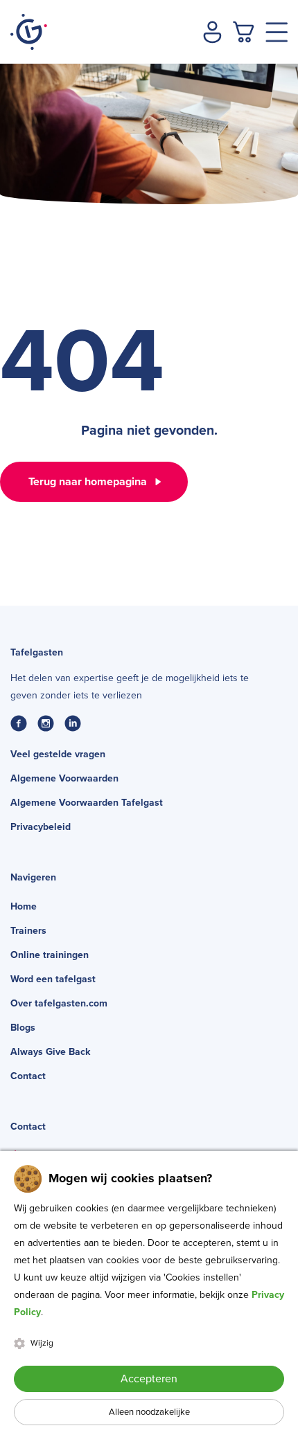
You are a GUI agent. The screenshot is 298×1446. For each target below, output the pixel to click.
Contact (28, 1076)
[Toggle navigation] (276, 32)
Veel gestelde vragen (57, 754)
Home (23, 906)
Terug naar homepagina (87, 482)
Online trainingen (49, 955)
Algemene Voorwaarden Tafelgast (86, 802)
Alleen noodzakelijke (149, 1412)
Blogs (22, 1027)
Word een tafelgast (53, 979)
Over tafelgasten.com (58, 1003)
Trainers (28, 931)
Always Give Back (50, 1052)
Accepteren (149, 1379)
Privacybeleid (40, 827)
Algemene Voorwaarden (64, 778)
